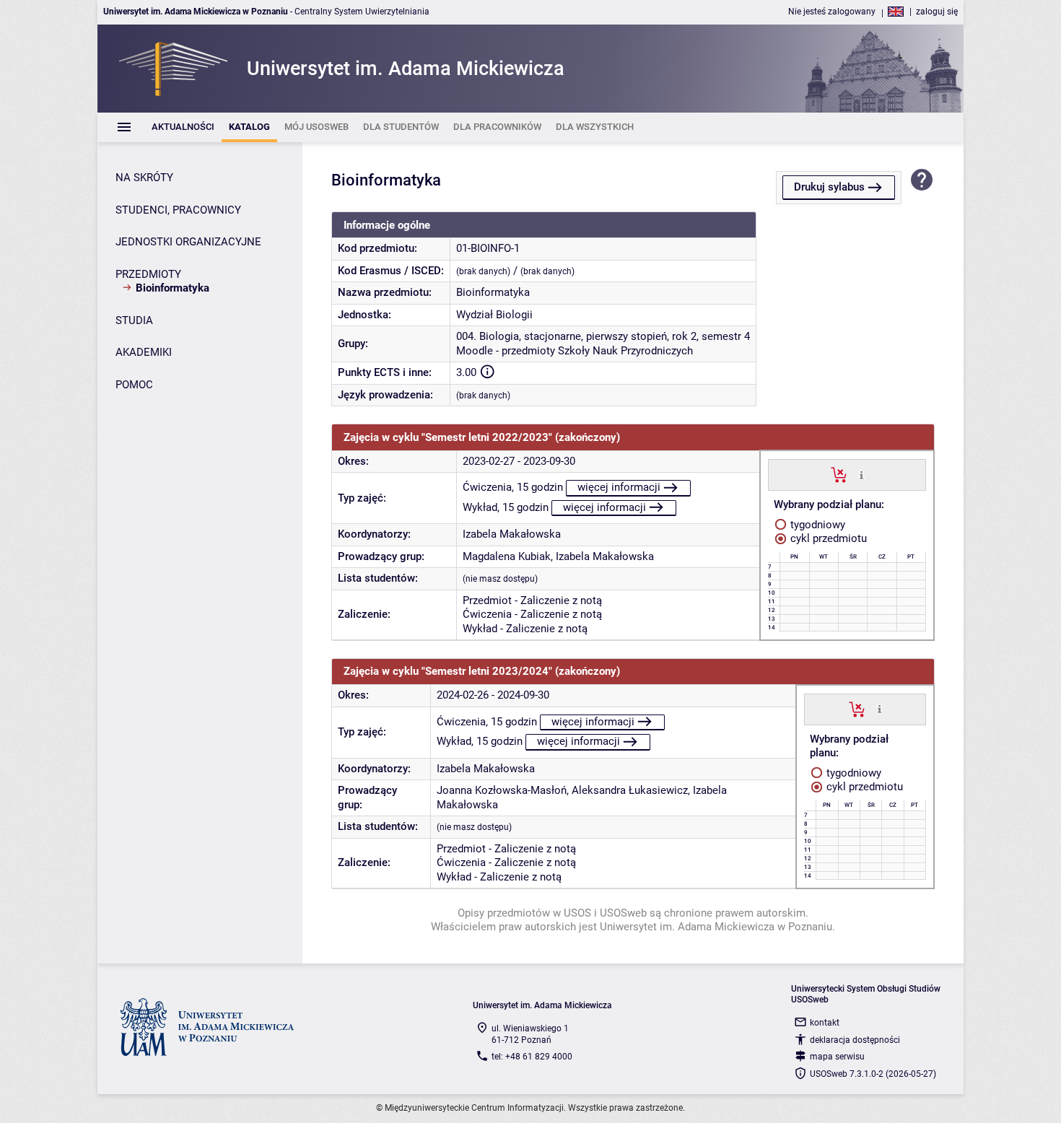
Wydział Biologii (494, 314)
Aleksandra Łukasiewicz (630, 790)
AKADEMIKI (143, 352)
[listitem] (183, 127)
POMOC (134, 384)
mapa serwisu (837, 1057)
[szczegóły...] (861, 474)
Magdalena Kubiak (507, 556)
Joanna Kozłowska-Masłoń (502, 790)
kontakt (824, 1023)
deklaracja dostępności (855, 1040)
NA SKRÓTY (144, 177)
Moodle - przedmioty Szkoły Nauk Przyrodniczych (574, 350)
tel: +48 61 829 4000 (532, 1057)
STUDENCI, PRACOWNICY (178, 210)
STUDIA (134, 320)
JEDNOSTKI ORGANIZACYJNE (188, 241)
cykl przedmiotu (827, 538)
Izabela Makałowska (512, 534)
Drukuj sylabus (829, 186)
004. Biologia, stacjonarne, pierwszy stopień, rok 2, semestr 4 (603, 336)
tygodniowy (816, 524)
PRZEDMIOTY (148, 274)
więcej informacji (618, 487)
